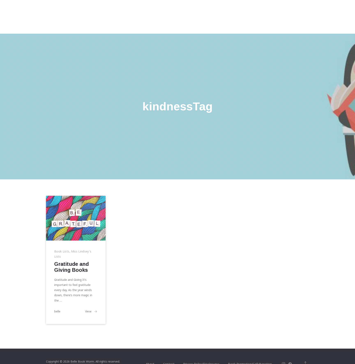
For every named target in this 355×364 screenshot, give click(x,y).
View (88, 311)
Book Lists (61, 251)
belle (57, 311)
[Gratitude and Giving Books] (76, 218)
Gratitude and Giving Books (71, 267)
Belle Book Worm (82, 361)
